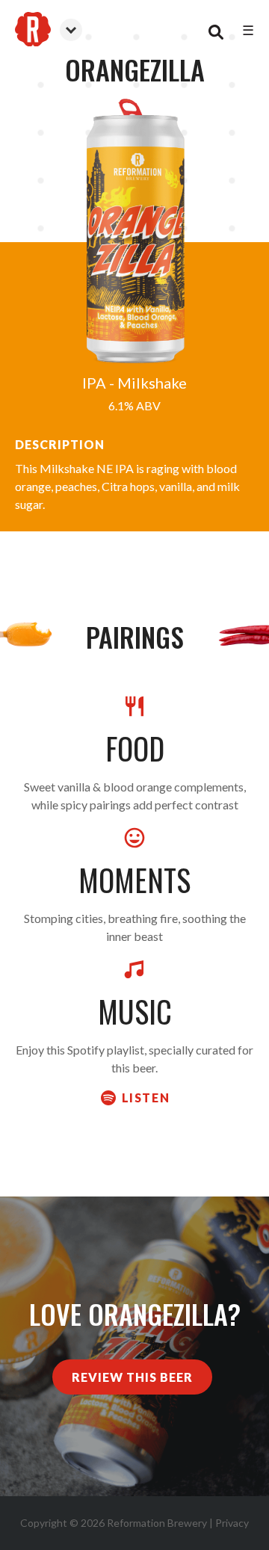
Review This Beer (132, 1377)
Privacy (232, 1522)
